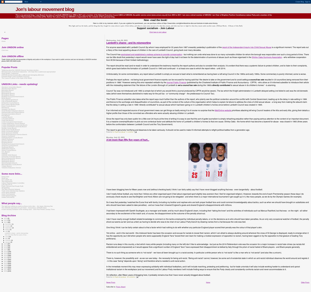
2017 (6, 250)
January (7, 242)
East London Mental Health (11, 104)
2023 (6, 218)
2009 (6, 265)
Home (208, 282)
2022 (6, 220)
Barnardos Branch (8, 90)
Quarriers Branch (7, 141)
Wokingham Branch (8, 161)
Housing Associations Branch (11, 114)
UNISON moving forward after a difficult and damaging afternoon (23, 75)
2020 (6, 244)
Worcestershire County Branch (12, 164)
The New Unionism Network (11, 189)
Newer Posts (110, 282)
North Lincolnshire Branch (10, 131)
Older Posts (305, 282)
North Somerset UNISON (10, 133)
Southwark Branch (8, 147)
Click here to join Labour (157, 32)
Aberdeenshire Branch (9, 88)
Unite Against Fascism (9, 195)
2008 (6, 267)
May (6, 238)
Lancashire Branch (8, 118)
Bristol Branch (6, 98)
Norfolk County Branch (9, 128)
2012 (6, 259)
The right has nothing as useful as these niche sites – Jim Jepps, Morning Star (27, 206)
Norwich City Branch (8, 136)
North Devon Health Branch (11, 130)
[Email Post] (135, 132)
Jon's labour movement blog (45, 9)
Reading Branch (7, 142)
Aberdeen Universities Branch (11, 87)
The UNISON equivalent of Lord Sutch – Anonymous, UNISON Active (24, 208)
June (7, 236)
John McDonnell (7, 181)
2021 (6, 222)
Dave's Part (5, 176)
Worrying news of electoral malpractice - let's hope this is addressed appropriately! (29, 72)
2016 (6, 251)
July (6, 231)
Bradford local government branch (13, 96)
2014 (6, 255)
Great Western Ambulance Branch (13, 111)
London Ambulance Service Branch (13, 123)
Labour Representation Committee (13, 183)
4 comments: (130, 132)
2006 (6, 271)
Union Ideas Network (8, 192)
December (8, 224)
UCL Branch (6, 152)
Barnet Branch (6, 92)
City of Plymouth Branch (9, 101)
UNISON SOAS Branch (9, 155)
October (7, 226)
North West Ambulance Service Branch (14, 134)
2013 (6, 257)
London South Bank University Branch (14, 126)
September (8, 228)
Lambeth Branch (7, 117)
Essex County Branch (9, 106)
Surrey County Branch (9, 150)
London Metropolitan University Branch (14, 125)
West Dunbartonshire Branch (11, 158)
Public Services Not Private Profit (12, 186)
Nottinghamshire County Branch (12, 137)
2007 (6, 269)
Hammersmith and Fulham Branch (13, 112)
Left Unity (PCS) (7, 184)
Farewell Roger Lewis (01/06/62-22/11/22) (15, 76)
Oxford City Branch (8, 139)
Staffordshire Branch (8, 149)
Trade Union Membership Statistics (13, 191)
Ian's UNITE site (7, 180)
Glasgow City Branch (8, 109)
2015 (6, 253)
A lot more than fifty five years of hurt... (127, 139)
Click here (5, 50)
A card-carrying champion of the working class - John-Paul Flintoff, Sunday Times (28, 209)
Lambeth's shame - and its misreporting (128, 42)
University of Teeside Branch (11, 156)
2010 (6, 263)
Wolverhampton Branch (9, 163)
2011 (6, 261)
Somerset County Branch (10, 145)
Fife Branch (5, 107)
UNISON (4, 153)
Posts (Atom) (120, 287)
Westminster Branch (8, 160)
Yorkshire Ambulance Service (11, 167)
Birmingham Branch (8, 93)
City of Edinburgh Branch (10, 100)
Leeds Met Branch (8, 120)
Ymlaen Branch (7, 166)
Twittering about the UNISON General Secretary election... (21, 70)
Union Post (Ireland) (8, 194)
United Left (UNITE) (8, 197)
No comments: (131, 277)
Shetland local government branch (13, 144)
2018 (6, 248)
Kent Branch (6, 115)
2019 (6, 246)
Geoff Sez (5, 178)
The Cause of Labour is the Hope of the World (17, 78)
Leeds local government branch (12, 122)
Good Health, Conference (10, 73)
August (7, 229)
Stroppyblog (6, 188)
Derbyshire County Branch (10, 103)
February (8, 240)
